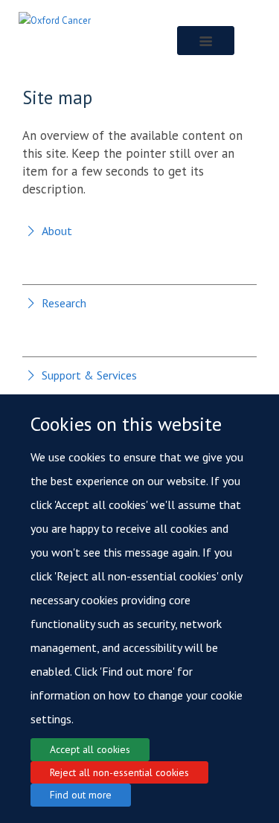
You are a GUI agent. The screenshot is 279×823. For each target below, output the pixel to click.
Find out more (81, 794)
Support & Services (89, 375)
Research (64, 302)
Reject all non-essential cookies (119, 772)
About (57, 230)
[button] (205, 40)
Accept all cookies (90, 749)
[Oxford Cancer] (55, 19)
